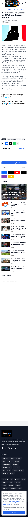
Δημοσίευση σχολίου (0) (14, 163)
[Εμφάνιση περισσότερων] (17, 143)
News (9, 103)
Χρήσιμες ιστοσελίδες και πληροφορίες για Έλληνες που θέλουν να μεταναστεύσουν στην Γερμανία (18, 260)
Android (17, 479)
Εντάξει (14, 512)
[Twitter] (10, 143)
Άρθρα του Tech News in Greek (16, 9)
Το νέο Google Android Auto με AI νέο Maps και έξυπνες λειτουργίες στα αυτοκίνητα (17, 268)
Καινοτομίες (15, 464)
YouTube (16, 461)
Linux (20, 488)
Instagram (13, 488)
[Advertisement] (14, 122)
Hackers (18, 485)
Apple (23, 479)
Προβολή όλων (21, 148)
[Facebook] (6, 143)
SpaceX (18, 458)
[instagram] (4, 176)
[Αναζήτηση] (25, 3)
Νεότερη (4, 167)
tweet (9, 98)
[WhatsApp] (14, 143)
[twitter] (11, 172)
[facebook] (4, 172)
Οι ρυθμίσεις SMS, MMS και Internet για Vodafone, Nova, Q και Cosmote (18, 244)
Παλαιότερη (22, 167)
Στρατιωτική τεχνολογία (8, 473)
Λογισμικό (16, 467)
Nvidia (12, 458)
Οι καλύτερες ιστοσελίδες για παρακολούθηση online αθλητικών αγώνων (18, 252)
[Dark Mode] (22, 3)
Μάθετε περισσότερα (15, 501)
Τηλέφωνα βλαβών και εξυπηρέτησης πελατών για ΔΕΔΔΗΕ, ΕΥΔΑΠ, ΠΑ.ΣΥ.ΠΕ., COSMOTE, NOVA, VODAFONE (18, 228)
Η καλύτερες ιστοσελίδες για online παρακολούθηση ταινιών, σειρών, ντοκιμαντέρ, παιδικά (18, 220)
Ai (11, 479)
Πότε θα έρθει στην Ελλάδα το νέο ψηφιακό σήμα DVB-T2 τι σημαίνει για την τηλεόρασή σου (18, 212)
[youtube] (17, 172)
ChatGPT (5, 482)
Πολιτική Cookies (11, 503)
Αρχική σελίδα (4, 9)
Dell (11, 482)
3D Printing (5, 479)
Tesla (4, 461)
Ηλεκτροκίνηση (6, 464)
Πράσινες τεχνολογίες (18, 470)
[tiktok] (24, 172)
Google (11, 485)
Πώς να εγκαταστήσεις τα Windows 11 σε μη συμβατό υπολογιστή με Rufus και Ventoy (18, 236)
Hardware (5, 458)
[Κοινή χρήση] (25, 21)
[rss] (11, 176)
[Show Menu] (2, 3)
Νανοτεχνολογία (6, 470)
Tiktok (23, 139)
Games (4, 485)
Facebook (17, 482)
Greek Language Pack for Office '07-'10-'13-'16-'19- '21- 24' (18, 204)
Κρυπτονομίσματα (7, 467)
